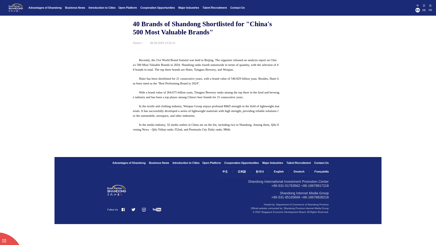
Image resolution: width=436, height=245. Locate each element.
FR (430, 10)
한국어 (260, 171)
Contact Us (237, 7)
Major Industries (188, 7)
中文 (225, 171)
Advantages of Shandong (45, 7)
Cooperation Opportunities (157, 7)
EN (417, 10)
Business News (75, 7)
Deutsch (299, 171)
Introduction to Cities (102, 7)
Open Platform (127, 7)
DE (424, 10)
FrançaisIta (321, 171)
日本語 (242, 171)
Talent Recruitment (215, 7)
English (279, 171)
